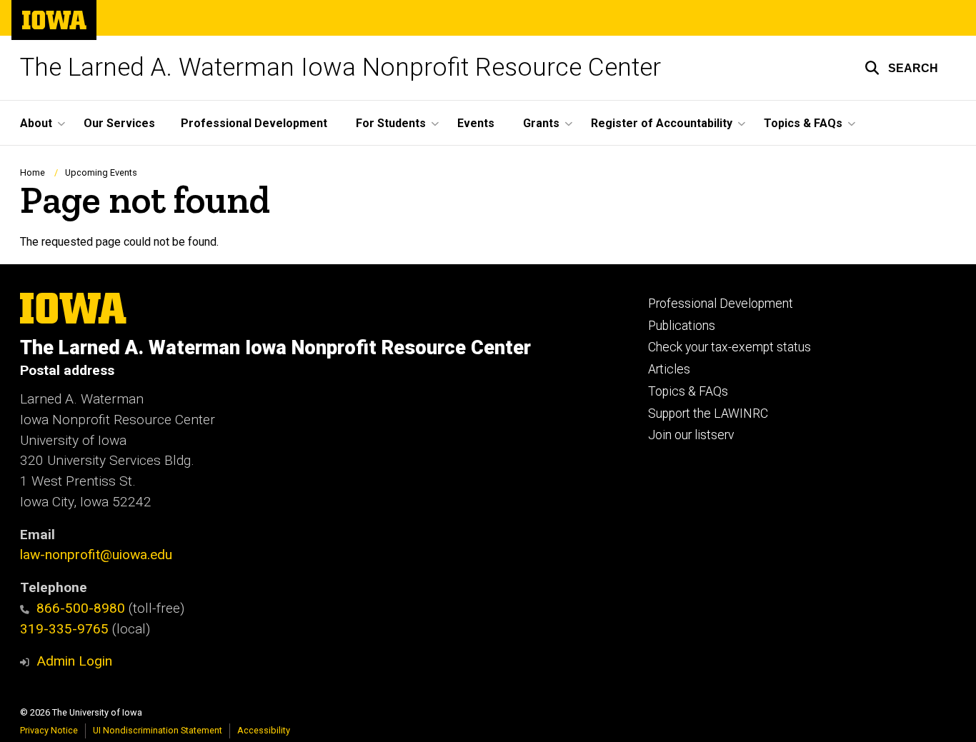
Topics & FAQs (688, 391)
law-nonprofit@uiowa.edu (96, 554)
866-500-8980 (80, 608)
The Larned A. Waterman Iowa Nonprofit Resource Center (340, 67)
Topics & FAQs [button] (803, 123)
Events (475, 123)
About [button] (36, 123)
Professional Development (254, 123)
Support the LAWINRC (708, 413)
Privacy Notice (49, 730)
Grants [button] (541, 123)
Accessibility (263, 730)
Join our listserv (691, 435)
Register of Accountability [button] (661, 123)
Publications (681, 326)
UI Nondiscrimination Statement (157, 730)
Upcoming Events (101, 172)
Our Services (119, 123)
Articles (669, 369)
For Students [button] (391, 123)
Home (32, 172)
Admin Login (74, 661)
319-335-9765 (64, 629)
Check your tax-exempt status (729, 347)
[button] (901, 68)
